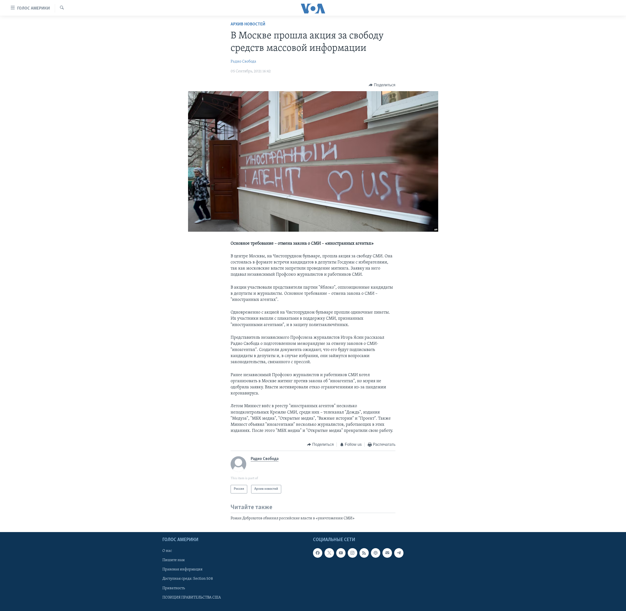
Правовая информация (182, 570)
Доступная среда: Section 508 (187, 579)
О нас (167, 551)
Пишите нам (173, 560)
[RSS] (364, 552)
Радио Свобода (243, 62)
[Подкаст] (375, 552)
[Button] (382, 85)
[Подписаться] (387, 552)
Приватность (173, 588)
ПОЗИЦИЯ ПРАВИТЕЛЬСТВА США (191, 598)
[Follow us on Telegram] (398, 552)
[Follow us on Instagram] (352, 552)
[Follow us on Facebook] (317, 552)
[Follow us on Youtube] (341, 552)
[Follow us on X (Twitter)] (329, 552)
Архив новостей (248, 24)
